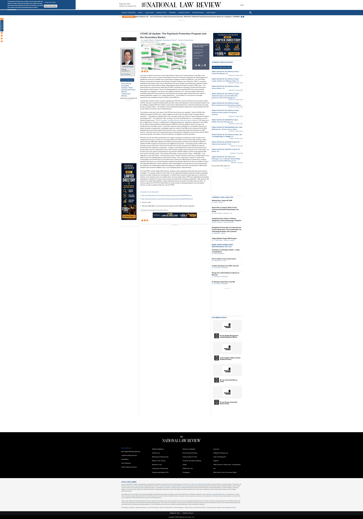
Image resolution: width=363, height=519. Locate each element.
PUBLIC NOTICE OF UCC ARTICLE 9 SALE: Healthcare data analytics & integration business (225, 112)
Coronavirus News (198, 49)
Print (196, 65)
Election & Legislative (189, 449)
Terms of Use (194, 484)
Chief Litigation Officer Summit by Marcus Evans (230, 358)
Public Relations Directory (129, 467)
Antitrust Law (156, 453)
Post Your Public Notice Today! (222, 67)
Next (243, 17)
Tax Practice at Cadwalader (221, 267)
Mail (199, 65)
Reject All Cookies (50, 6)
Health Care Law (188, 468)
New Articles (2, 26)
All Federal (196, 58)
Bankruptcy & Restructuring (160, 457)
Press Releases (126, 463)
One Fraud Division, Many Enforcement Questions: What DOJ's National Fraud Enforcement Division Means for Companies (177, 16)
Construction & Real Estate (160, 468)
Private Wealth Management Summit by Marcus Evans (229, 336)
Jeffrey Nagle (217, 260)
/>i (205, 65)
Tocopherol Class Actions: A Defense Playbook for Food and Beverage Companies (226, 219)
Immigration (186, 472)
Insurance (216, 449)
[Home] (181, 5)
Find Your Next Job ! (127, 80)
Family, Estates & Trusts (190, 457)
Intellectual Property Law (220, 453)
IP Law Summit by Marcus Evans (228, 380)
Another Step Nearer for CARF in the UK (225, 266)
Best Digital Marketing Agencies (130, 451)
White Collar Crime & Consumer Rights (225, 472)
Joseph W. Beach (127, 67)
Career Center (184, 12)
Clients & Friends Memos (185, 40)
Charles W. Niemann (228, 222)
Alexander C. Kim (227, 213)
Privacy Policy (203, 484)
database (141, 486)
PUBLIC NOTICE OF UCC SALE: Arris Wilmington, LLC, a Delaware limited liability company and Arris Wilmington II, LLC (226, 159)
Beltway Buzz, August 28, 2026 (222, 200)
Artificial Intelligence (158, 449)
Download (202, 65)
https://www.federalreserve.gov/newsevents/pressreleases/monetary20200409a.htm (167, 195)
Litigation (216, 460)
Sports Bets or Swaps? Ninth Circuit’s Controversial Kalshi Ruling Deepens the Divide (225, 209)
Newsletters (161, 12)
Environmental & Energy (190, 453)
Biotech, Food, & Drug (158, 460)
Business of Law (157, 464)
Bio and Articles (125, 74)
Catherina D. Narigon (229, 240)
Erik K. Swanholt (218, 222)
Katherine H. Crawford (219, 233)
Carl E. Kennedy (218, 213)
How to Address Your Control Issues (224, 259)
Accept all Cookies (50, 2)
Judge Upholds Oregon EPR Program (224, 238)
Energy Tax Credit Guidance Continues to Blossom (225, 274)
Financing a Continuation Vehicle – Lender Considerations (226, 251)
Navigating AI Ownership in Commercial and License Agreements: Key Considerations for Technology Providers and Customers (226, 229)
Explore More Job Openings (127, 98)
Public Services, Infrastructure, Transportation (227, 464)
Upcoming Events (219, 317)
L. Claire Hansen (218, 240)
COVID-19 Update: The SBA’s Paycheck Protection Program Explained (177, 120)
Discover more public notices (220, 166)
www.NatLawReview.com (178, 486)
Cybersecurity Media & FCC (160, 472)
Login (242, 5)
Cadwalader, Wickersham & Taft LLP (166, 40)
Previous (241, 17)
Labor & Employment (219, 457)
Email (124, 69)
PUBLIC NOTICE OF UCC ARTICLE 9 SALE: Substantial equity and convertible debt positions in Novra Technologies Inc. (225, 95)
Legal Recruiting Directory (129, 455)
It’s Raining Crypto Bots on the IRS (223, 282)
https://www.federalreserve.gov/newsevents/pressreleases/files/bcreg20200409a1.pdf (167, 199)
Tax (214, 468)
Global (185, 464)
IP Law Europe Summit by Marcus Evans (228, 402)
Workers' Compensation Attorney (126, 93)
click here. (233, 507)
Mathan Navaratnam (219, 253)
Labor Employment (198, 55)
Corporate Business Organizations (198, 52)
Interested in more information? (149, 192)
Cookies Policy (12, 9)
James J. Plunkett (218, 202)
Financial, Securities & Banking (192, 460)
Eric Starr (224, 260)
